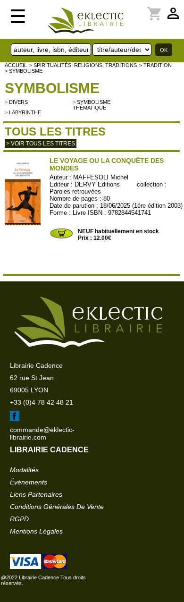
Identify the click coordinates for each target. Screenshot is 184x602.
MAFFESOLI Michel (100, 177)
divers (18, 102)
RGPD (19, 519)
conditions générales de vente (57, 506)
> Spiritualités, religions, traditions (83, 65)
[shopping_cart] (143, 8)
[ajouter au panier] (61, 237)
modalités (24, 470)
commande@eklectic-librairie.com (42, 433)
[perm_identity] (137, 8)
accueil (16, 65)
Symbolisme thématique (91, 104)
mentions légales (36, 531)
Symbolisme (52, 88)
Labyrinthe (25, 112)
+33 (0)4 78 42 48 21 (41, 402)
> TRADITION (155, 65)
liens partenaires (36, 494)
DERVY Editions (97, 184)
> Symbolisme (23, 71)
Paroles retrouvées (75, 191)
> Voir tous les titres (40, 143)
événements (28, 482)
